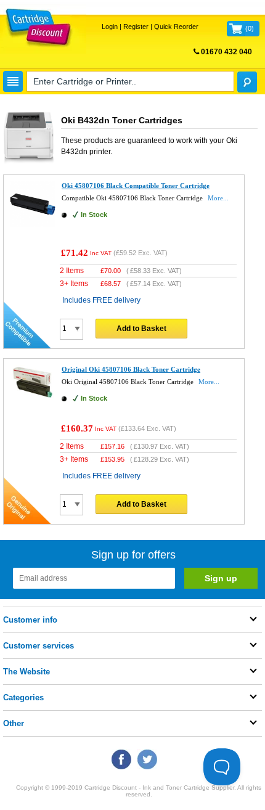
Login (110, 26)
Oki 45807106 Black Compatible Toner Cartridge (136, 185)
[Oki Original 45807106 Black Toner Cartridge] (32, 397)
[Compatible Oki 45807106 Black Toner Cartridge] (32, 224)
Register (136, 26)
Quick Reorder (176, 26)
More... (218, 198)
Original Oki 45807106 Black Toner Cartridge (131, 369)
